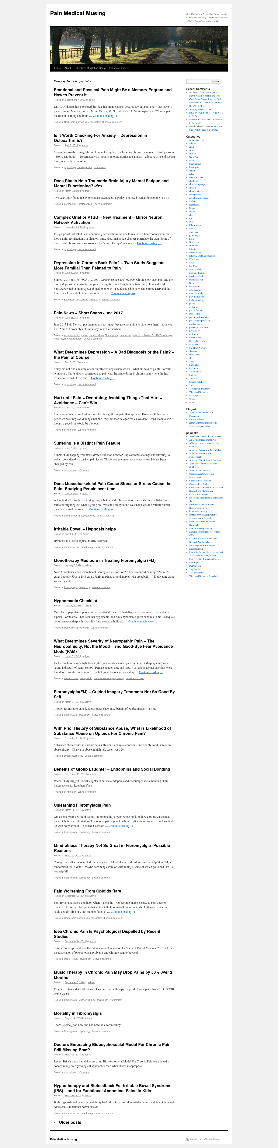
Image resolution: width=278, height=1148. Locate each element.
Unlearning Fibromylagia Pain (82, 805)
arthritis (192, 153)
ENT (191, 218)
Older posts (67, 1122)
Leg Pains (193, 265)
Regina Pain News (197, 340)
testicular (193, 374)
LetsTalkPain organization (200, 528)
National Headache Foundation (203, 538)
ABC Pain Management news (202, 439)
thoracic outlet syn (197, 381)
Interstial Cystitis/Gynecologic (157, 335)
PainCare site (195, 565)
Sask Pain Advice (197, 347)
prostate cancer (196, 323)
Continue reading (105, 116)
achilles (192, 143)
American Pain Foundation (201, 412)
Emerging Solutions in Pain (201, 504)
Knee (56, 338)
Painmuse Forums (119, 68)
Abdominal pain (72, 335)
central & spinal (196, 177)
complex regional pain (199, 197)
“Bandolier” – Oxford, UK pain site (205, 436)
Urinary (192, 398)
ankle (191, 146)
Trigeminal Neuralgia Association (204, 575)
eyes (191, 221)
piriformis (193, 306)
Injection (137, 335)
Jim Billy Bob (195, 109)
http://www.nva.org (198, 511)
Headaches (125, 335)
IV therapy (194, 259)
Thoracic (193, 378)
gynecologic (194, 235)
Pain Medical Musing (78, 13)
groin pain (193, 231)
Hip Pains (193, 245)
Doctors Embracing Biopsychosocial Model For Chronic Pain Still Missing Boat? (112, 1046)
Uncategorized (84, 167)
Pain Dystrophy (196, 293)
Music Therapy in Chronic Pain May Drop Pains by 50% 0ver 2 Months (113, 974)
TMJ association (196, 572)
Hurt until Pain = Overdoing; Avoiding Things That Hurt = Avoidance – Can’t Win (108, 400)
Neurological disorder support (202, 545)
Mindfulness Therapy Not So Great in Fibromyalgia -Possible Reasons (112, 847)
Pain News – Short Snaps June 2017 (88, 312)
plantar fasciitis (196, 310)
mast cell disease (196, 272)
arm (191, 150)
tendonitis (193, 368)
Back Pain (69, 299)
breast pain (194, 167)
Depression (82, 299)
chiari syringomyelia (198, 184)
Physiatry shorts (196, 419)
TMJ (191, 385)
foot (191, 228)
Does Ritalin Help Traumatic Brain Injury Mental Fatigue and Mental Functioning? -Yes (111, 183)
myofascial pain (196, 279)
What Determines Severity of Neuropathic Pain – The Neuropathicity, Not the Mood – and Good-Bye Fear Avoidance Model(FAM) (113, 646)
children (192, 187)
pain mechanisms (80, 121)
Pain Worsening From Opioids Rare (87, 891)
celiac (85, 335)
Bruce (192, 119)
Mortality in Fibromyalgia (78, 1013)
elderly (192, 214)
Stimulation (194, 364)
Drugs (67, 755)
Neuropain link (196, 548)
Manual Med (195, 269)
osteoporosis (195, 289)
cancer (192, 170)
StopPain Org (195, 569)
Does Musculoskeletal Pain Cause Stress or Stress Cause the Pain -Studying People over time (113, 486)
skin (191, 357)
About (67, 68)
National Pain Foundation (200, 541)
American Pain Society (199, 470)
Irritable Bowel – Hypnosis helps (85, 529)
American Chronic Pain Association (205, 460)
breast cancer (195, 163)
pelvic (192, 303)
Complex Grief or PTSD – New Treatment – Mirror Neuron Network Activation (108, 219)
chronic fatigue (96, 335)
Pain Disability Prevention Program (205, 558)
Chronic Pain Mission (199, 494)
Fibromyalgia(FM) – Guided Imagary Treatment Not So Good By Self (114, 694)
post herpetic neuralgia (199, 317)
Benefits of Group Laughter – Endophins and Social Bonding (112, 769)
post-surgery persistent (199, 320)
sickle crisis (194, 354)
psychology (96, 121)
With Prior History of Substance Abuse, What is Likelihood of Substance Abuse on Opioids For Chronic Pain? (112, 730)
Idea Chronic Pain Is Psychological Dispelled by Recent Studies (107, 933)
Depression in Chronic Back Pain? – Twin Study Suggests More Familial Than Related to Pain (109, 265)
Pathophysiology (196, 299)
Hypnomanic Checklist (75, 600)
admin (92, 99)
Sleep (191, 361)
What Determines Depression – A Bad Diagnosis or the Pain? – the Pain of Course (114, 354)
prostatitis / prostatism (199, 327)
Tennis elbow (195, 371)
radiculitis (193, 334)
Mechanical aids (87, 999)
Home (57, 68)
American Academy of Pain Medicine (206, 449)
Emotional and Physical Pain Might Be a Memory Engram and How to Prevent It (113, 92)
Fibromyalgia (111, 335)
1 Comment (100, 167)
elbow (192, 211)
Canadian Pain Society (199, 483)
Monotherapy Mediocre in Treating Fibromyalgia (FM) (105, 560)
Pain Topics (194, 562)
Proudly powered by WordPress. (204, 1139)
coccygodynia (195, 194)
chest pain (193, 180)
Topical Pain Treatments (199, 388)
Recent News (195, 337)
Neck (66, 121)
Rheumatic (194, 344)
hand (191, 238)
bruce (191, 112)
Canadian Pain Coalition (200, 480)
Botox (192, 160)
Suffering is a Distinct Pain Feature (87, 443)
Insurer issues (71, 678)
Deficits (192, 201)
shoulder (77, 338)
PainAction (194, 415)
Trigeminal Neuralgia (198, 391)
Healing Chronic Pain (199, 507)
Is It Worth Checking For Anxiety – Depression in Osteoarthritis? (100, 137)
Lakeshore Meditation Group (90, 68)
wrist (191, 402)
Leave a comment (112, 121)
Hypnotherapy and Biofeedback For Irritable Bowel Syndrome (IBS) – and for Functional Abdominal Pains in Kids (113, 1088)
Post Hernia (194, 313)
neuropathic (86, 678)
